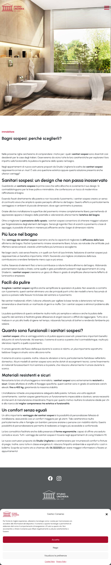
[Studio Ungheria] (13, 7)
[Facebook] (51, 478)
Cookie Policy (50, 562)
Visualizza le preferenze (55, 555)
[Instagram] (59, 478)
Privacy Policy (61, 562)
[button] (106, 514)
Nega (55, 547)
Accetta (55, 539)
